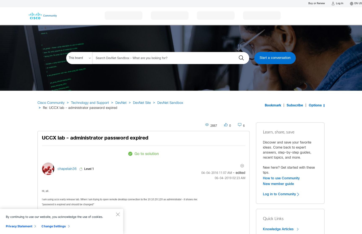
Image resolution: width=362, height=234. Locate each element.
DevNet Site (142, 103)
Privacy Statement (19, 226)
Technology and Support (90, 103)
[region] (61, 221)
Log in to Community (280, 194)
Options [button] (315, 105)
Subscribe (295, 105)
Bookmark (273, 105)
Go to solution (146, 154)
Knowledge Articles (279, 229)
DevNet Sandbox (170, 103)
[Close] (118, 214)
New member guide (278, 184)
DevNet (121, 103)
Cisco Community (51, 103)
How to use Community (281, 178)
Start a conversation (275, 57)
